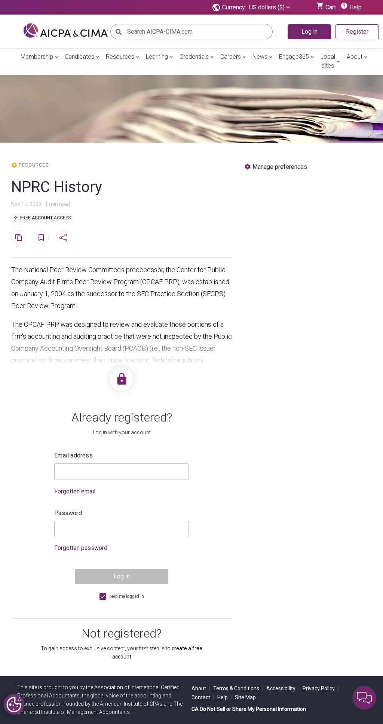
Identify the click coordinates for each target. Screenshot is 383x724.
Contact (203, 697)
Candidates (79, 56)
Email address (73, 455)
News (259, 56)
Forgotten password (80, 547)
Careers (230, 56)
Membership (37, 56)
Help (224, 697)
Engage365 (294, 56)
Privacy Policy (321, 688)
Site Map (245, 697)
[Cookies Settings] (14, 704)
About (354, 56)
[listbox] (269, 7)
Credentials (194, 56)
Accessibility (283, 688)
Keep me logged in (126, 596)
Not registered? (122, 633)
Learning (157, 56)
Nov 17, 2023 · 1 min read (40, 204)
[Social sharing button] (63, 237)
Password (68, 513)
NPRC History (56, 187)
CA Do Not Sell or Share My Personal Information (249, 709)
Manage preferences (279, 166)
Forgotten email (74, 491)
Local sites (328, 61)
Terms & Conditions (238, 688)
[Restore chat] (364, 698)
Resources (120, 56)
